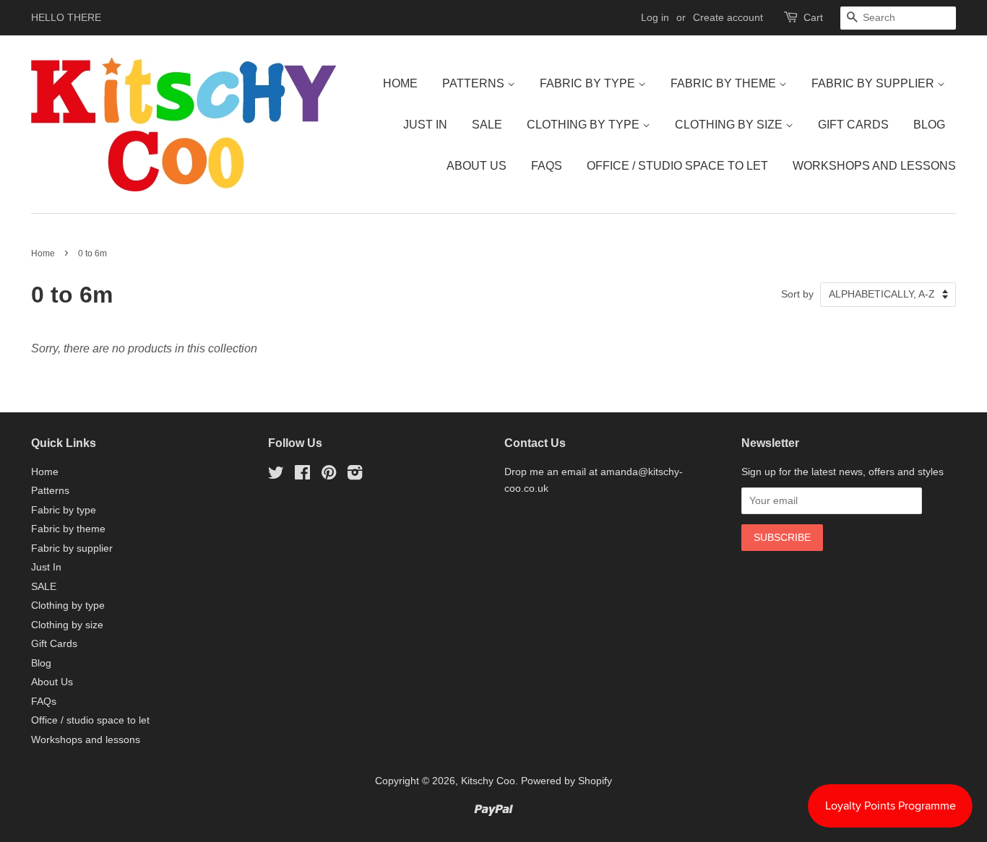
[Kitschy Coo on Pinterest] (329, 475)
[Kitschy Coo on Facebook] (302, 475)
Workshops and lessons (874, 166)
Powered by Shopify (566, 781)
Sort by (797, 294)
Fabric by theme (725, 83)
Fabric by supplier (874, 83)
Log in (655, 17)
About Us (477, 166)
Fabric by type (589, 83)
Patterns (474, 83)
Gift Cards (853, 124)
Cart (813, 17)
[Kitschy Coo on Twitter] (276, 475)
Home (400, 83)
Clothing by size (730, 124)
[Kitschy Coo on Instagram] (355, 475)
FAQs (546, 166)
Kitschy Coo (488, 781)
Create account (728, 17)
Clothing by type (584, 124)
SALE (487, 124)
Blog (929, 124)
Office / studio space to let (677, 166)
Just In (425, 124)
